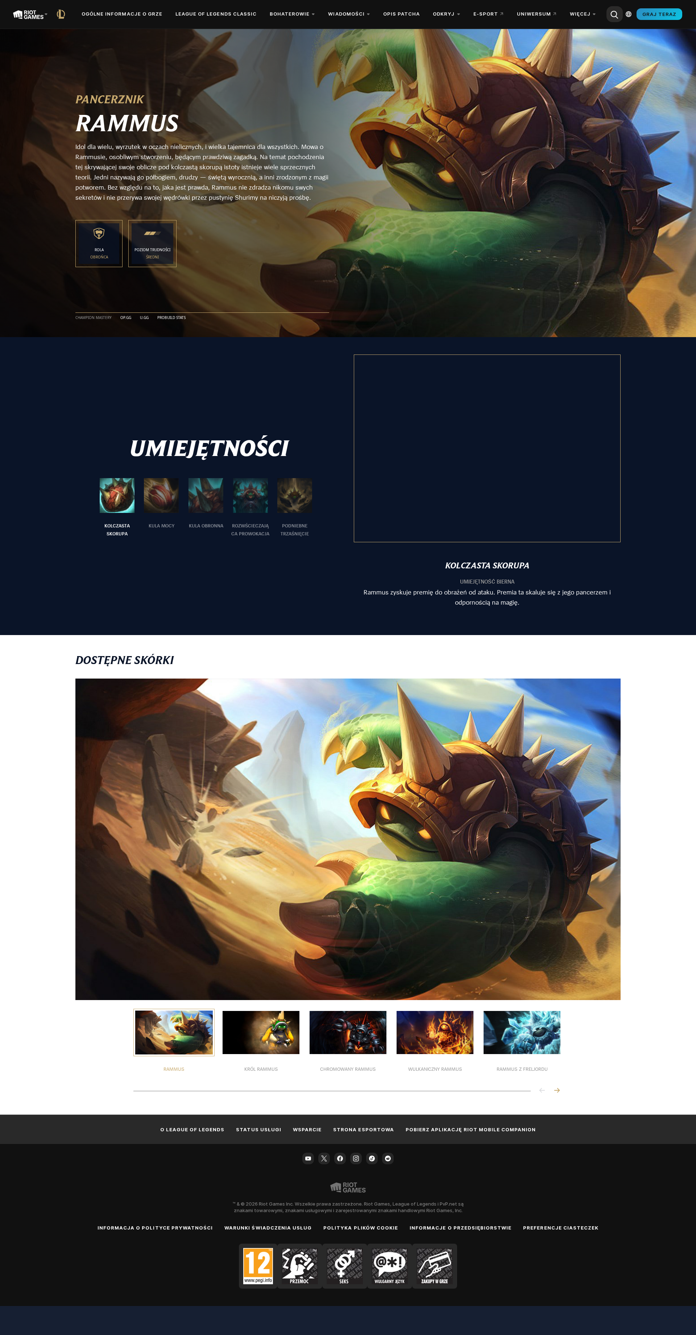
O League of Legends (192, 1129)
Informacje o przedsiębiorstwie (460, 1228)
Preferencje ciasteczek (560, 1228)
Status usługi (258, 1129)
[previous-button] (542, 1091)
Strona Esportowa (363, 1129)
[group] (205, 507)
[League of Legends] (62, 14)
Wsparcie (307, 1129)
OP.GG (125, 318)
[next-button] (557, 1091)
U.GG (144, 318)
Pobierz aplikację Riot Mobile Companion (471, 1129)
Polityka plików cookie (360, 1228)
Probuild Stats (171, 318)
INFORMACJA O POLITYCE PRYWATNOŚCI (155, 1228)
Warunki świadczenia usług (268, 1228)
